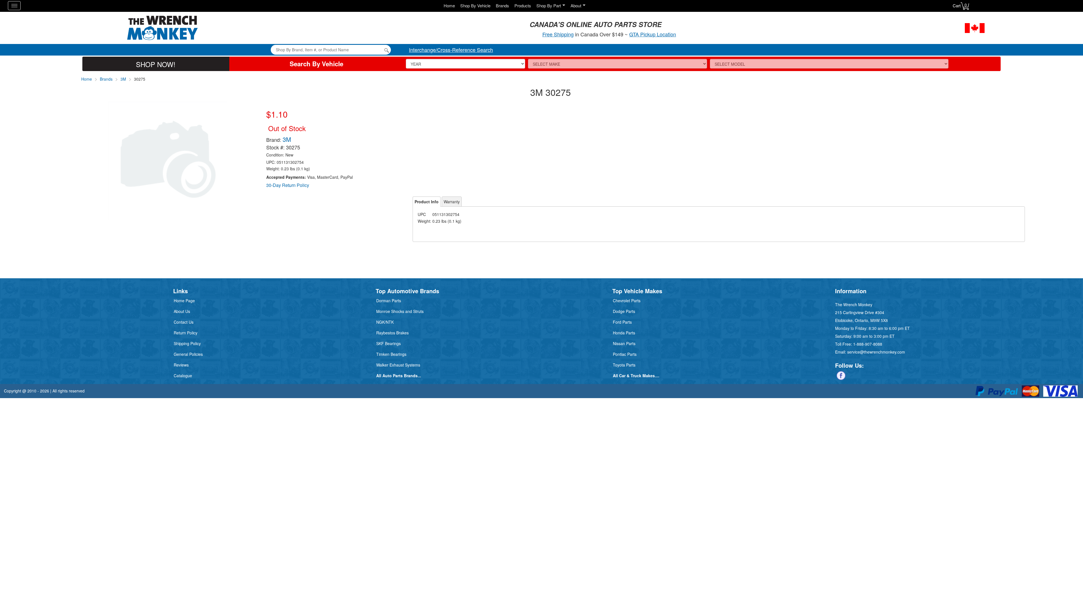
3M (123, 79)
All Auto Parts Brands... (398, 375)
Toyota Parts (624, 365)
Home (449, 5)
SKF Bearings (388, 343)
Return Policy (185, 333)
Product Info (427, 201)
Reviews (181, 365)
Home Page (184, 300)
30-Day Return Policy (287, 185)
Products (522, 5)
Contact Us (183, 322)
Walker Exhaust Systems (398, 365)
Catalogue (183, 375)
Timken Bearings (391, 354)
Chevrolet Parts (626, 300)
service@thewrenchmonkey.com (876, 352)
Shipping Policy (187, 343)
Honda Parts (624, 333)
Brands (502, 5)
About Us (182, 311)
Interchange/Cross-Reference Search (451, 49)
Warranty (452, 201)
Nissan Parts (624, 343)
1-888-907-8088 (867, 344)
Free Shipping (558, 34)
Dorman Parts (388, 300)
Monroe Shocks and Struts (400, 311)
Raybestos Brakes (392, 333)
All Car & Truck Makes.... (636, 375)
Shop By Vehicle (475, 5)
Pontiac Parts (625, 354)
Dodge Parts (624, 311)
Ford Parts (622, 322)
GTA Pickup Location (652, 34)
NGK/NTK (385, 322)
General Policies (188, 354)
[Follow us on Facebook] (841, 375)
